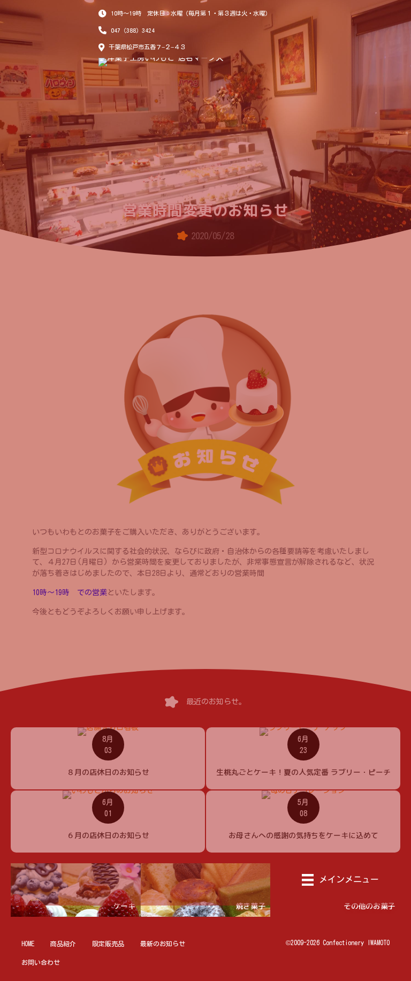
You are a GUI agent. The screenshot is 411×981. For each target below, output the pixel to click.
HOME (27, 943)
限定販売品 (108, 943)
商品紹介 (63, 943)
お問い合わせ (40, 962)
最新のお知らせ (162, 943)
